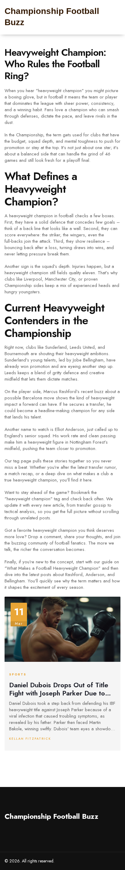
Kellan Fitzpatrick (30, 738)
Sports (17, 674)
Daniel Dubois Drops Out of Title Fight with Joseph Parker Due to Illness (58, 689)
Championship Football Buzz (51, 816)
